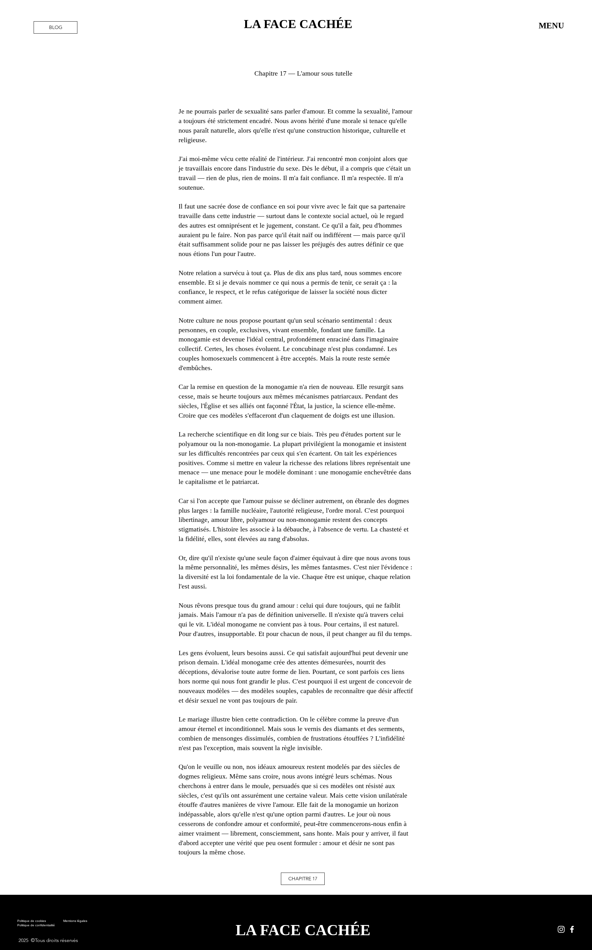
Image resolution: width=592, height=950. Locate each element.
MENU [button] (551, 25)
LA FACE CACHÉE (298, 24)
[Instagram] (561, 929)
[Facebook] (572, 929)
